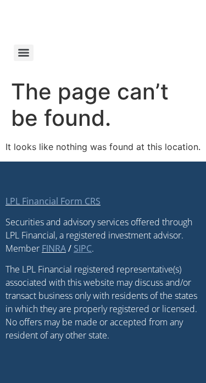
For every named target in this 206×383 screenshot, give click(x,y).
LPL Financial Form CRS (53, 201)
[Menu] (24, 53)
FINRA (54, 248)
